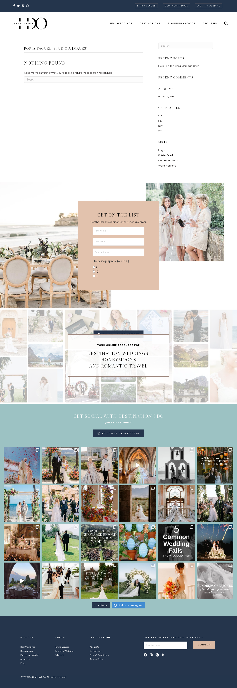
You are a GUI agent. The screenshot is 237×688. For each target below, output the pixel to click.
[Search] (223, 23)
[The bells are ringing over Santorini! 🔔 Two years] (176, 465)
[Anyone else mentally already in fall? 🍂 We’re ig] (99, 503)
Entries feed (165, 155)
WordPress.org (167, 165)
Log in (162, 150)
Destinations (150, 23)
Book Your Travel (176, 6)
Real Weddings (120, 23)
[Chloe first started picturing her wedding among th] (60, 542)
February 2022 (166, 96)
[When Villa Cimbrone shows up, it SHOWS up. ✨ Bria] (137, 465)
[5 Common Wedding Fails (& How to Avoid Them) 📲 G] (176, 542)
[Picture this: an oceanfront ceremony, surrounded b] (215, 581)
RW (160, 125)
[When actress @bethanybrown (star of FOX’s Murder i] (215, 465)
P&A (160, 120)
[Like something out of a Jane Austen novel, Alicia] (22, 542)
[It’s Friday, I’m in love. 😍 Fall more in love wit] (60, 581)
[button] (145, 655)
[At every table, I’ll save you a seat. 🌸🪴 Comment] (137, 542)
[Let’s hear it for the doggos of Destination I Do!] (60, 465)
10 (97, 271)
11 (97, 276)
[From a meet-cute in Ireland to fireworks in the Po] (215, 542)
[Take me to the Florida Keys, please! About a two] (22, 503)
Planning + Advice (181, 23)
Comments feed (168, 160)
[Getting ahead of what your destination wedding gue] (99, 542)
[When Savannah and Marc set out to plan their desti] (137, 503)
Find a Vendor (146, 6)
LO (160, 115)
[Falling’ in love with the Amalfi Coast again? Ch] (22, 581)
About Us (210, 23)
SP (160, 131)
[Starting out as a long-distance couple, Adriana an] (176, 581)
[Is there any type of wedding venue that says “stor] (99, 581)
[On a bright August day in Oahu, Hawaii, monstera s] (215, 503)
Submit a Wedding (208, 6)
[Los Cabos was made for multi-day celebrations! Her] (22, 465)
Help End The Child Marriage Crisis (178, 65)
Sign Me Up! (204, 644)
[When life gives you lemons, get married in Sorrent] (60, 503)
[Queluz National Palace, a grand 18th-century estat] (176, 503)
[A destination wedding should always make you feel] (99, 465)
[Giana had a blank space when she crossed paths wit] (137, 581)
